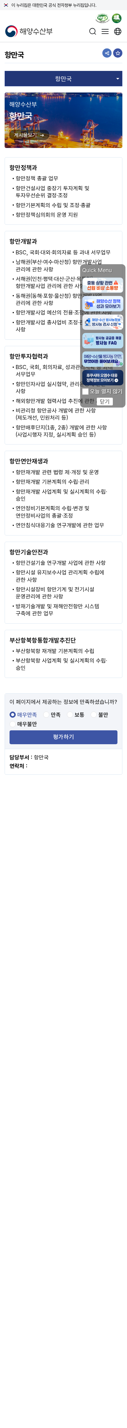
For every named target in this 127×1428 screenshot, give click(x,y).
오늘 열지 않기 (106, 391)
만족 (56, 715)
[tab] (63, 78)
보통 (79, 715)
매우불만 (27, 724)
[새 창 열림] (118, 31)
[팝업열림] (119, 19)
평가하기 (63, 737)
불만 (103, 715)
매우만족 (27, 715)
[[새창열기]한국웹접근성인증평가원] (102, 19)
